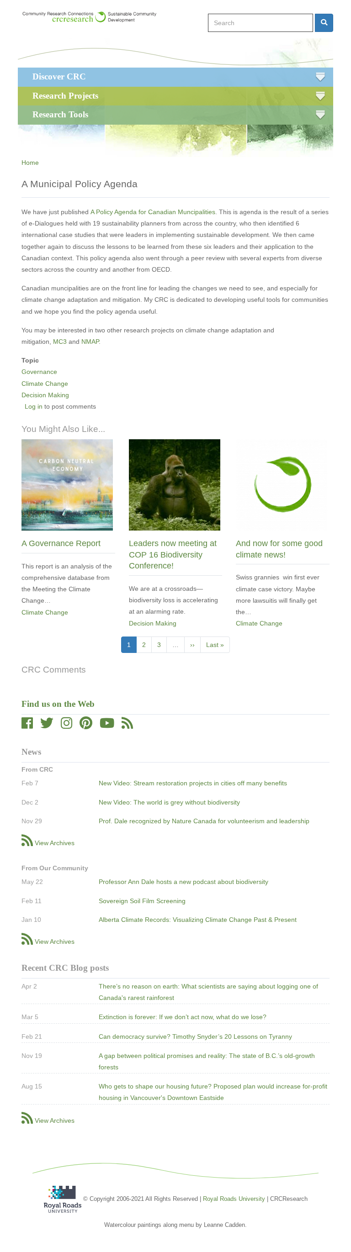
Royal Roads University (234, 1198)
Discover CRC (59, 76)
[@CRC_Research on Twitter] (46, 725)
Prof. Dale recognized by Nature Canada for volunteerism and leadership (204, 821)
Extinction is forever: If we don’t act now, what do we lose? (182, 1017)
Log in (34, 406)
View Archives (54, 843)
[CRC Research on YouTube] (107, 725)
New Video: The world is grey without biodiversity (169, 802)
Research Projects (65, 95)
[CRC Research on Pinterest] (86, 725)
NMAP (90, 341)
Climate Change (44, 383)
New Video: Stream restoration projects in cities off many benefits (193, 783)
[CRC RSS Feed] (127, 725)
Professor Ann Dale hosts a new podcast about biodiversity (183, 881)
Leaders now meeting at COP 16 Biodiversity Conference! (173, 554)
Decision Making (45, 395)
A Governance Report (61, 543)
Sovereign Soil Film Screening (142, 901)
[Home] (94, 17)
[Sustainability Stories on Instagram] (66, 725)
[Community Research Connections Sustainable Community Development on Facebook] (27, 725)
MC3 (60, 341)
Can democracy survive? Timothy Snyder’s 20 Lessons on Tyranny (195, 1036)
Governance (39, 371)
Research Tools (60, 114)
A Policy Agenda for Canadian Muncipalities (152, 212)
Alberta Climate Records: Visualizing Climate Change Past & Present (198, 919)
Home (30, 162)
